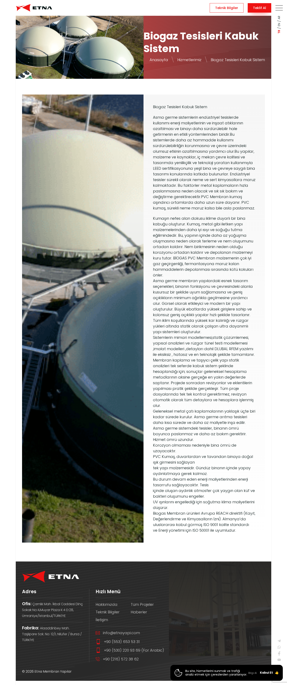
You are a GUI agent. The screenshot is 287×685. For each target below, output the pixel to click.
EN (279, 24)
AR (279, 17)
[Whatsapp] (279, 647)
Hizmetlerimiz (189, 59)
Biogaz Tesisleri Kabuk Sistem (238, 59)
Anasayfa (159, 59)
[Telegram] (279, 641)
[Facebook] (279, 653)
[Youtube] (279, 660)
